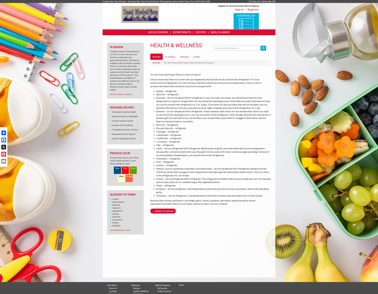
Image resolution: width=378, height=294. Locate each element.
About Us (113, 288)
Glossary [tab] (184, 56)
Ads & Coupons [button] (158, 32)
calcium (115, 213)
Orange (129, 176)
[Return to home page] (140, 14)
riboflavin (116, 225)
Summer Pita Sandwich (122, 125)
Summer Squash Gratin (122, 120)
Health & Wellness (141, 291)
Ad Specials (162, 288)
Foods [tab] (197, 56)
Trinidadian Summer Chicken (125, 129)
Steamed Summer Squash (124, 134)
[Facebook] (4, 140)
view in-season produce (121, 94)
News (181, 285)
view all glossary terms (120, 230)
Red (125, 168)
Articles (157, 62)
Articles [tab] (157, 56)
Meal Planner (220, 32)
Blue (117, 168)
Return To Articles (163, 211)
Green (133, 168)
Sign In (239, 9)
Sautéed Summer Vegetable (125, 116)
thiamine (116, 205)
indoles (115, 222)
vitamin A (116, 208)
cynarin (115, 199)
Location (113, 291)
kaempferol (117, 211)
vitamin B (116, 216)
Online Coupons (164, 291)
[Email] (4, 161)
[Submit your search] (263, 48)
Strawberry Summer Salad (124, 112)
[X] (4, 147)
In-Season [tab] (170, 56)
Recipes (201, 32)
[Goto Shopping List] (246, 21)
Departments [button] (182, 32)
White (121, 176)
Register (253, 9)
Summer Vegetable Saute (124, 138)
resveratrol (117, 219)
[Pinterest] (4, 154)
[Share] (4, 133)
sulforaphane (118, 202)
